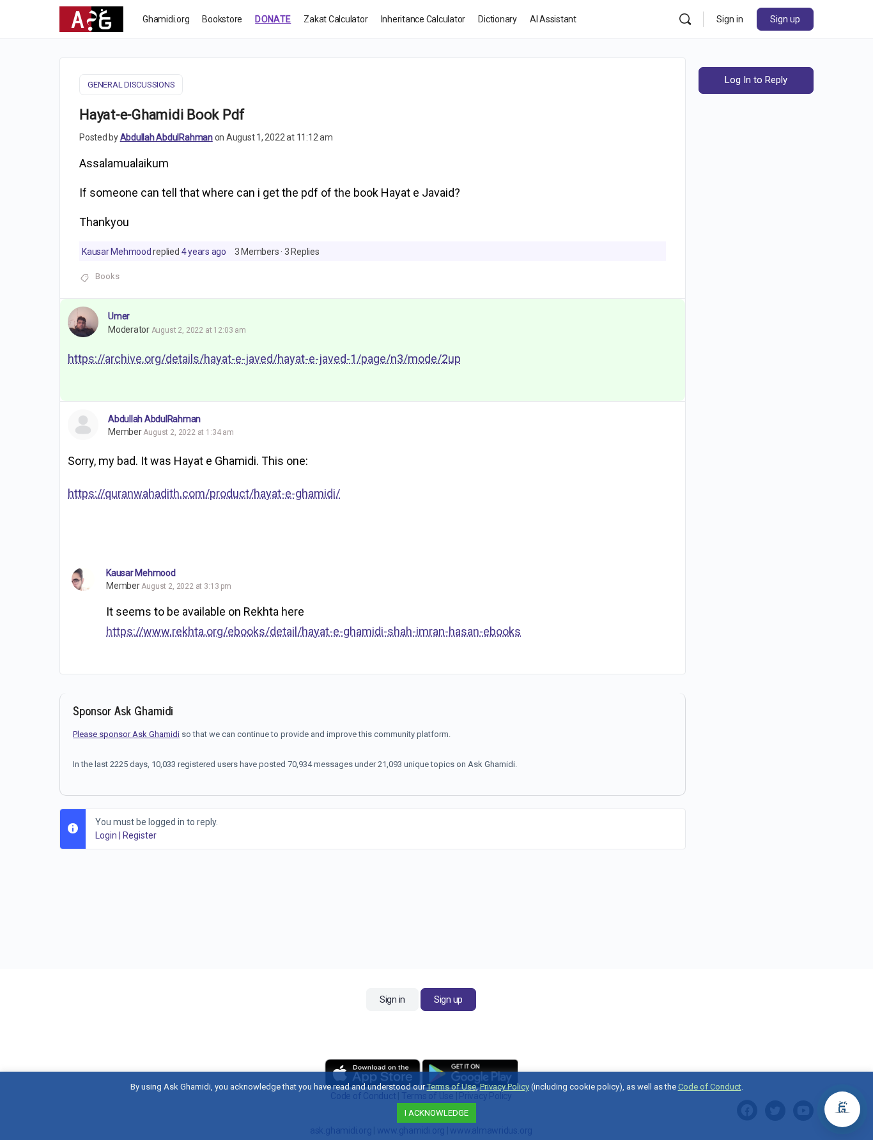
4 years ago (204, 252)
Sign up (785, 19)
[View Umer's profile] (83, 322)
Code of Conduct (709, 1086)
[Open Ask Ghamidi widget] (842, 1109)
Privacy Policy (504, 1086)
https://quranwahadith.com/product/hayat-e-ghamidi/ (204, 493)
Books (107, 276)
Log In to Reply (756, 80)
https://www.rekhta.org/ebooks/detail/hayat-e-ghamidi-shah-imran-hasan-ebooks (313, 631)
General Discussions (131, 84)
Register (140, 835)
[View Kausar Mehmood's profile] (83, 579)
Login (106, 835)
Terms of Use (451, 1086)
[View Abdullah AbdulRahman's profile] (83, 424)
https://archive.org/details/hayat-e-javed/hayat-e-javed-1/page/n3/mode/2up (264, 358)
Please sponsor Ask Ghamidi (126, 734)
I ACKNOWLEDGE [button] (436, 1113)
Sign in (729, 19)
